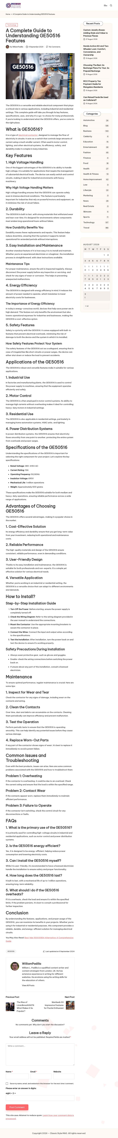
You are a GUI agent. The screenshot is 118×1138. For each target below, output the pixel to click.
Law (85, 184)
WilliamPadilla (31, 963)
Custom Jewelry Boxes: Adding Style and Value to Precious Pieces (95, 33)
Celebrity (87, 136)
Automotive (88, 120)
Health (86, 168)
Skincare (87, 211)
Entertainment (90, 147)
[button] (28, 985)
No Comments (54, 47)
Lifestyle (87, 190)
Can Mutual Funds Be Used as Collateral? (95, 98)
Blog (85, 125)
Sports (86, 217)
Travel (86, 227)
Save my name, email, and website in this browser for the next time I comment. (42, 1083)
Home (8, 14)
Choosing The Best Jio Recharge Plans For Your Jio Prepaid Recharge (96, 68)
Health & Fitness (91, 174)
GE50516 (10, 951)
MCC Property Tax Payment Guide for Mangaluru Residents (93, 84)
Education (88, 141)
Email (33, 1071)
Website (57, 1071)
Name (9, 1071)
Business (87, 131)
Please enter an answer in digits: (21, 1088)
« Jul (87, 306)
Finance (87, 158)
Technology (11, 25)
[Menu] (105, 5)
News (86, 201)
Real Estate (88, 206)
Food (85, 163)
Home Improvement (92, 179)
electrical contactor (28, 135)
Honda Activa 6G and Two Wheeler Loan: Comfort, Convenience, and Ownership (95, 50)
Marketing (88, 195)
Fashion (87, 152)
